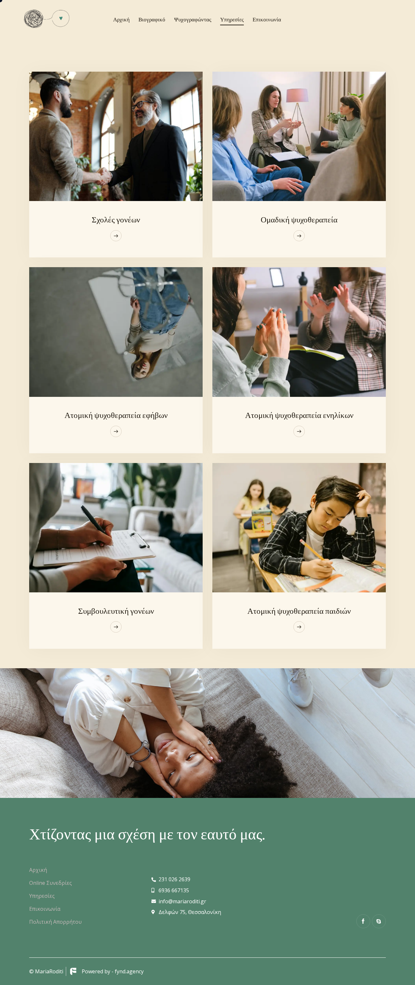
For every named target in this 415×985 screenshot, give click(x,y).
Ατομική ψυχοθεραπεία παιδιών (299, 611)
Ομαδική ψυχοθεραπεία (299, 219)
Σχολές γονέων (116, 219)
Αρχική (38, 869)
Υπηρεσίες (42, 895)
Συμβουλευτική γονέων (116, 611)
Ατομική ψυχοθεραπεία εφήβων (116, 415)
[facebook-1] (363, 921)
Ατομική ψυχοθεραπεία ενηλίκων (299, 415)
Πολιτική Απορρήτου (55, 921)
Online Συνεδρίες (50, 882)
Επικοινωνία (44, 908)
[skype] (379, 921)
